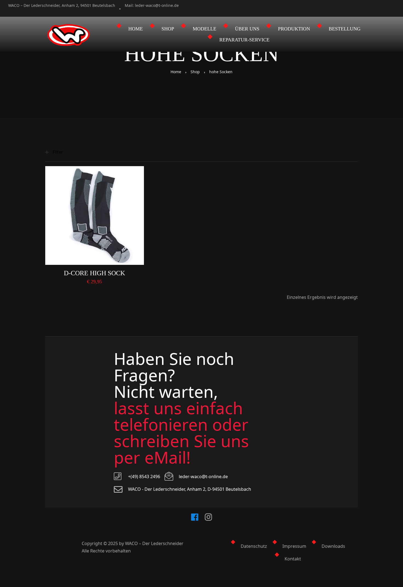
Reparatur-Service (244, 39)
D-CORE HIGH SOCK (94, 273)
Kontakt (293, 559)
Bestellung (345, 29)
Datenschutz (254, 546)
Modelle (204, 29)
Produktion (294, 29)
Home (135, 29)
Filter (58, 152)
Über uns (247, 29)
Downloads (333, 546)
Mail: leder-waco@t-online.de (152, 5)
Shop (167, 29)
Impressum (294, 546)
